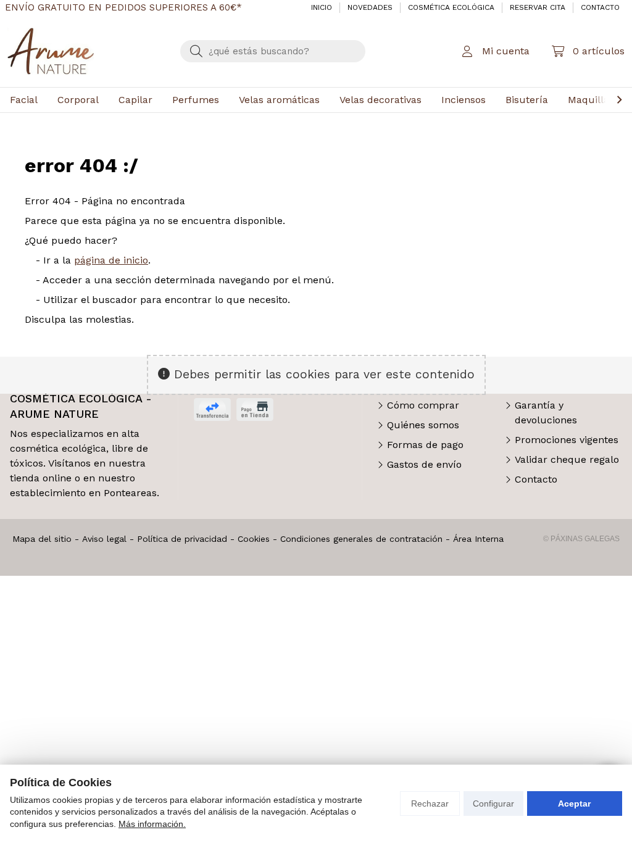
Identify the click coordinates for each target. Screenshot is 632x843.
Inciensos (463, 100)
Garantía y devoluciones (546, 412)
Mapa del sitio (42, 539)
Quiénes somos (423, 425)
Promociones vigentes (566, 440)
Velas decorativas (380, 100)
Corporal (78, 100)
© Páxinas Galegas (581, 538)
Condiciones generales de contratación (361, 539)
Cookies (254, 539)
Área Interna (478, 539)
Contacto (536, 479)
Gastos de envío (424, 464)
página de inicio (111, 260)
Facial (24, 100)
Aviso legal (104, 539)
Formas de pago (425, 445)
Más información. (152, 824)
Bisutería (526, 100)
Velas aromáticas (279, 100)
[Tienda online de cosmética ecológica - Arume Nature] (50, 51)
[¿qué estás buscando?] (272, 51)
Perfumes (195, 100)
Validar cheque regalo (567, 459)
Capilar (135, 100)
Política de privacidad (182, 539)
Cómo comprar (423, 405)
